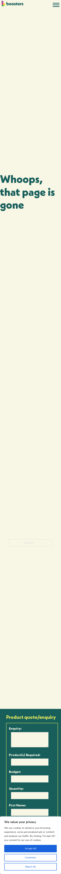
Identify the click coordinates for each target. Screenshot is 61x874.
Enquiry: (15, 728)
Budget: (15, 772)
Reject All (30, 866)
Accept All (30, 848)
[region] (30, 845)
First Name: (17, 805)
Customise (30, 857)
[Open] (56, 5)
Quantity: (16, 788)
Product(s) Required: (24, 755)
